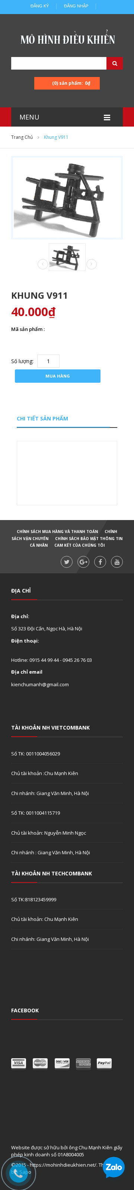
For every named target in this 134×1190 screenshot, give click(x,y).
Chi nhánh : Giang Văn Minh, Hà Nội (50, 852)
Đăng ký (40, 6)
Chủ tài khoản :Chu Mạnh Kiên (44, 773)
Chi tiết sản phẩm (42, 418)
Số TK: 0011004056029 (35, 753)
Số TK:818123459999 (33, 899)
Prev (43, 264)
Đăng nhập (76, 6)
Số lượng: (22, 361)
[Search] (105, 63)
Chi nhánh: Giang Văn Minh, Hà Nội (50, 793)
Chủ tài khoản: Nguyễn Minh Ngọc (48, 832)
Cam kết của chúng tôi (79, 545)
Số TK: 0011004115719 (35, 812)
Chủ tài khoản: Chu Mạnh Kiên (44, 919)
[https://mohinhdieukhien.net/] (67, 39)
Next (91, 264)
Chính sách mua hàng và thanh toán (57, 531)
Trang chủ (22, 137)
